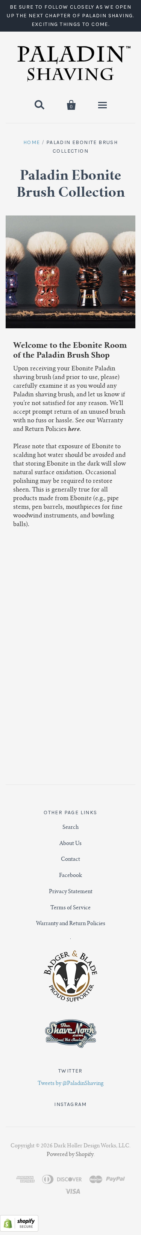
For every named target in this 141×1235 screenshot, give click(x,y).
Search (70, 827)
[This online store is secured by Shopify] (19, 1211)
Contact (70, 859)
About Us (70, 844)
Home (31, 142)
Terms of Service (70, 908)
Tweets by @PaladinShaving (70, 1083)
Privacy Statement (70, 892)
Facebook (70, 875)
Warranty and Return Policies (70, 924)
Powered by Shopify (70, 1135)
